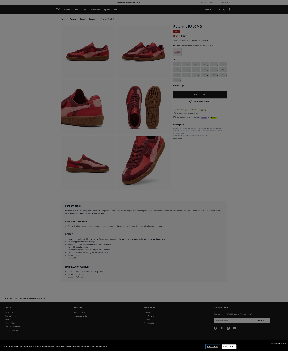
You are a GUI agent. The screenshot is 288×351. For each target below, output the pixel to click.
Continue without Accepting (278, 343)
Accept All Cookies (229, 347)
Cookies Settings (212, 347)
